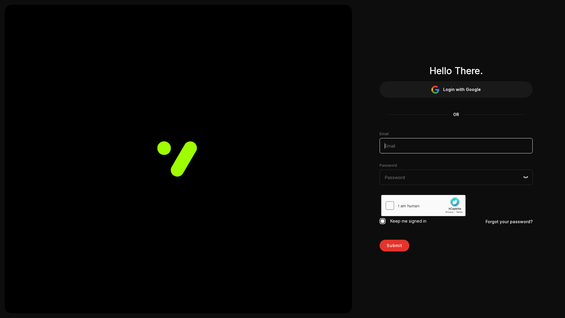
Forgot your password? (509, 221)
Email (384, 134)
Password (388, 165)
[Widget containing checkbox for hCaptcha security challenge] (423, 205)
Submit (394, 245)
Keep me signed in (407, 220)
